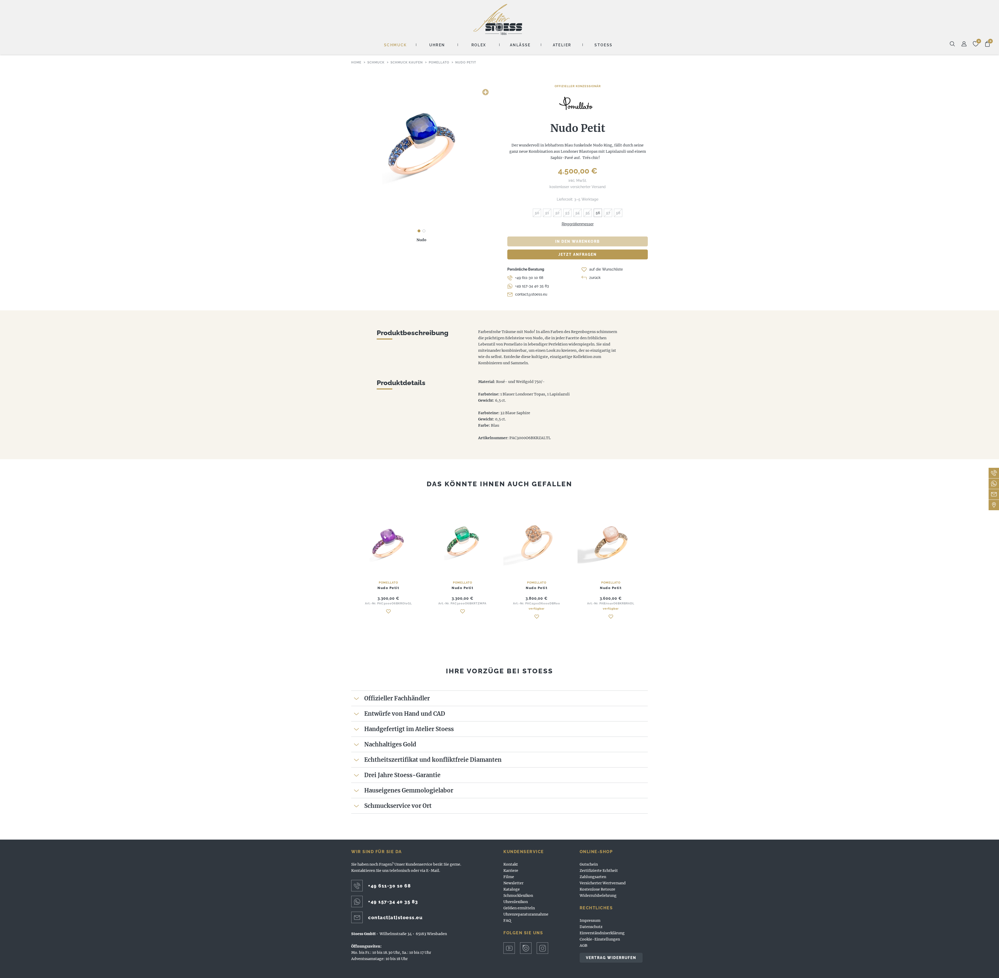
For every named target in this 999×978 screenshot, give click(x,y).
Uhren (437, 45)
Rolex (478, 45)
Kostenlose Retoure (597, 889)
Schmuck (395, 45)
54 (577, 213)
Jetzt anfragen (577, 254)
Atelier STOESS (497, 19)
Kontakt (510, 864)
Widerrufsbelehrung (598, 895)
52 (557, 213)
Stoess (603, 45)
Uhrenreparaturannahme (525, 914)
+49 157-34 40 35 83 (532, 286)
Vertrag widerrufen (611, 958)
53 (567, 213)
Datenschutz (591, 926)
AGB (583, 945)
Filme (508, 876)
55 (588, 213)
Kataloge (511, 889)
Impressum (590, 920)
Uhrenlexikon (515, 901)
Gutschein (589, 864)
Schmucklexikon (518, 895)
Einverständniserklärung (602, 933)
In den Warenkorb (577, 241)
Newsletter (513, 883)
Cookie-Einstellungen (600, 939)
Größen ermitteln (519, 908)
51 (547, 213)
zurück (595, 278)
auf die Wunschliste (606, 269)
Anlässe (520, 45)
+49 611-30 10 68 (529, 278)
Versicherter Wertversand (603, 883)
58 (618, 213)
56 (598, 213)
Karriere (510, 870)
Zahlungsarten (593, 876)
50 (537, 213)
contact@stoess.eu (531, 294)
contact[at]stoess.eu (395, 917)
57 (608, 213)
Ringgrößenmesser (578, 224)
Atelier (562, 45)
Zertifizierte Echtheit (599, 870)
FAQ (507, 920)
